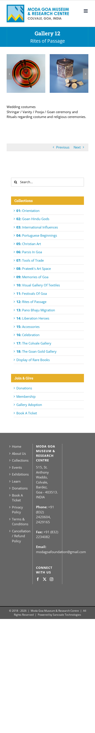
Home (16, 446)
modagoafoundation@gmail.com (61, 552)
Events (17, 467)
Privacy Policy (17, 509)
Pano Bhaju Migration (35, 310)
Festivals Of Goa (31, 293)
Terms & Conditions (19, 521)
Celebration (28, 335)
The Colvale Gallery (33, 343)
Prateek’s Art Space (33, 268)
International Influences (37, 227)
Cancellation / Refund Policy (19, 536)
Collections (19, 460)
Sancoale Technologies (67, 615)
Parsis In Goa (29, 252)
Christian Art (28, 244)
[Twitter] (44, 579)
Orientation (28, 210)
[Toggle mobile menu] (86, 11)
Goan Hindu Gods (32, 219)
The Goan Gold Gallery (36, 351)
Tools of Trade (30, 260)
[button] (9, 74)
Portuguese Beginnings (36, 235)
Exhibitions (19, 474)
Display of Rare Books (33, 360)
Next (77, 147)
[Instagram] (51, 579)
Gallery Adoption (29, 404)
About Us (19, 453)
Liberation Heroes (32, 318)
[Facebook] (38, 579)
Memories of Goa (32, 277)
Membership (26, 396)
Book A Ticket (26, 413)
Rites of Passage (31, 301)
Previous (62, 147)
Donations (24, 388)
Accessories (28, 326)
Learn (16, 481)
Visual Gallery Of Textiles (38, 285)
